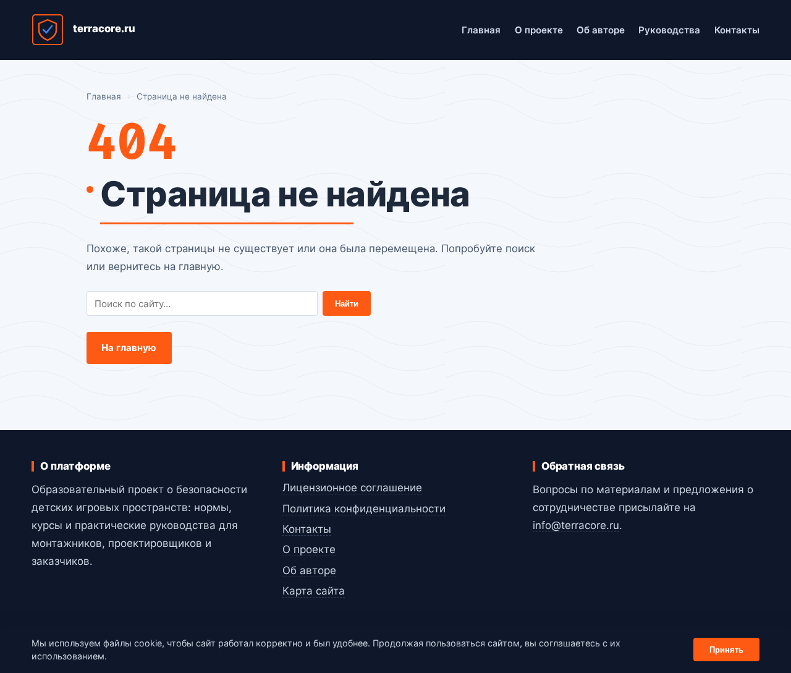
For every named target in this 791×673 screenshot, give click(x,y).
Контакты (736, 30)
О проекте (539, 30)
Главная (481, 30)
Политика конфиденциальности (364, 508)
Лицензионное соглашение (352, 487)
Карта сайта (313, 591)
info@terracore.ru (576, 525)
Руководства (669, 30)
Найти (346, 303)
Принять (726, 649)
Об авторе (601, 30)
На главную (129, 347)
